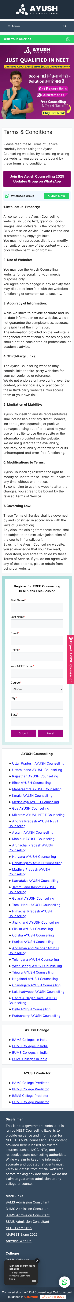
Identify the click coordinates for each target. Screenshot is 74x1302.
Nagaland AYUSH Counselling (35, 979)
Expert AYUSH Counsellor (71, 661)
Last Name (18, 616)
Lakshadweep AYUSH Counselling (38, 992)
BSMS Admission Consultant (27, 1222)
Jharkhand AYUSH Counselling (35, 922)
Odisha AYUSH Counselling (33, 935)
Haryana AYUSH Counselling (34, 857)
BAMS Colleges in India (29, 1040)
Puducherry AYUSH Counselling (36, 1016)
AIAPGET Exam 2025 (22, 1234)
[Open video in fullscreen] (21, 1272)
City (14, 698)
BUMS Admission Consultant (28, 1215)
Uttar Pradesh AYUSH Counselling (38, 763)
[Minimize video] (37, 1260)
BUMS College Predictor (30, 1102)
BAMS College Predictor (30, 1083)
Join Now (58, 196)
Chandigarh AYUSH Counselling (36, 985)
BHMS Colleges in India (30, 1046)
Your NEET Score (22, 666)
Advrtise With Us (18, 1241)
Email (15, 633)
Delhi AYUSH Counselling (31, 1009)
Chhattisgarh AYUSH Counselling (37, 863)
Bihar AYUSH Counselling (31, 783)
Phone (15, 649)
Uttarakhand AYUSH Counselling (37, 770)
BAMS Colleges (17, 1260)
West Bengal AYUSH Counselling (37, 966)
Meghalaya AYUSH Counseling (35, 802)
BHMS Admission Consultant (28, 1209)
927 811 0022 (54, 1297)
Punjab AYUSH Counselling (33, 942)
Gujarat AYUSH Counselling (33, 898)
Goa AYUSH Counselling (30, 808)
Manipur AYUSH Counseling (33, 839)
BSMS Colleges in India (29, 1059)
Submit (23, 733)
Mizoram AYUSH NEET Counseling (38, 815)
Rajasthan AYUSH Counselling (35, 776)
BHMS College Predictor (30, 1089)
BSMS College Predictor (30, 1096)
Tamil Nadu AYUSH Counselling (36, 905)
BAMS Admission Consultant (27, 1202)
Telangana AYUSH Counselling (35, 959)
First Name (18, 600)
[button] (65, 26)
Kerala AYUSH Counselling (32, 795)
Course (16, 682)
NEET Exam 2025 (19, 1228)
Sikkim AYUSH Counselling (32, 929)
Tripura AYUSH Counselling (33, 972)
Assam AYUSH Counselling (32, 832)
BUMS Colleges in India (30, 1052)
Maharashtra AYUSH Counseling (36, 789)
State (14, 714)
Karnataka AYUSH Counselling (35, 881)
